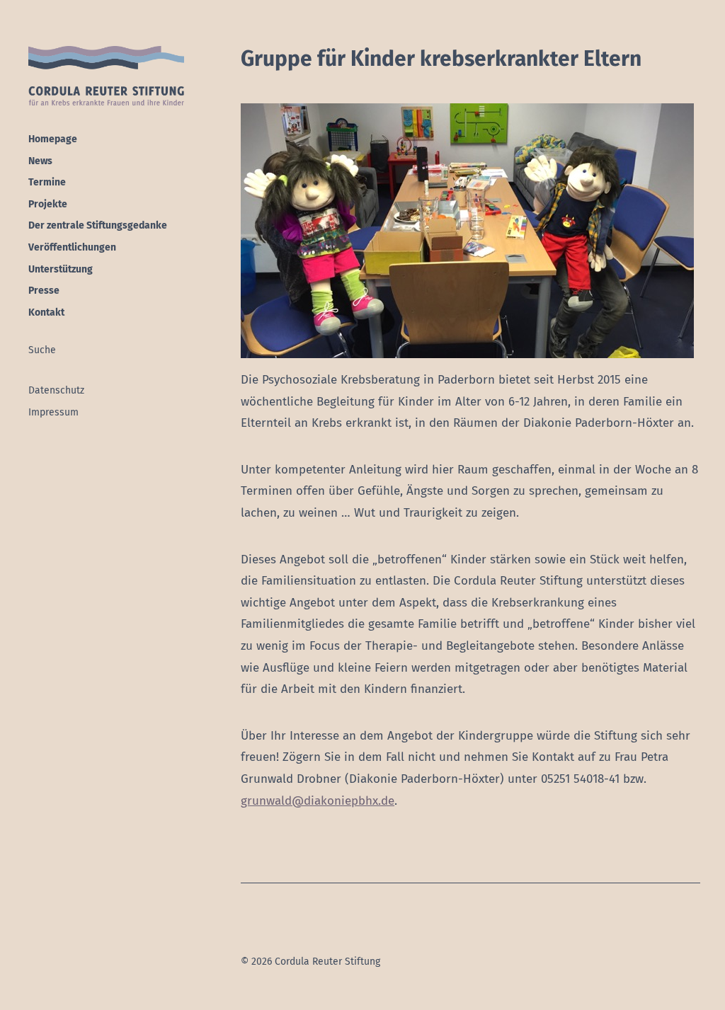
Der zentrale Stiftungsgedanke (97, 225)
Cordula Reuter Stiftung (106, 76)
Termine (47, 182)
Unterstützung (60, 269)
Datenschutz (56, 390)
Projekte (47, 204)
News (40, 161)
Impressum (53, 412)
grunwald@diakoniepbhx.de (317, 800)
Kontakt (46, 312)
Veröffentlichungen (72, 247)
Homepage (52, 139)
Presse (43, 291)
